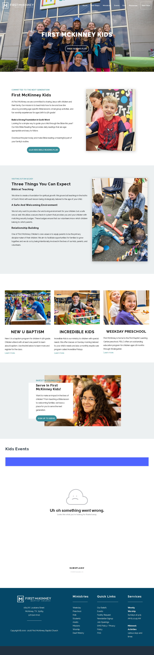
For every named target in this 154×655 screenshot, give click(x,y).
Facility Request (104, 615)
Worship (76, 629)
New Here (146, 5)
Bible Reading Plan (77, 49)
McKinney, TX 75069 (34, 611)
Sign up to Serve (46, 418)
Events (116, 5)
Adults (75, 622)
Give (124, 5)
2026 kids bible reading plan (43, 150)
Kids (74, 615)
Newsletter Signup (105, 618)
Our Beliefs (102, 607)
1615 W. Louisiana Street (34, 607)
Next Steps (95, 5)
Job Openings (103, 622)
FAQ (99, 633)
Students (76, 618)
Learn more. (10, 353)
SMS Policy (102, 625)
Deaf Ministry (78, 633)
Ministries (107, 5)
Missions (76, 625)
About (85, 5)
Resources (133, 5)
